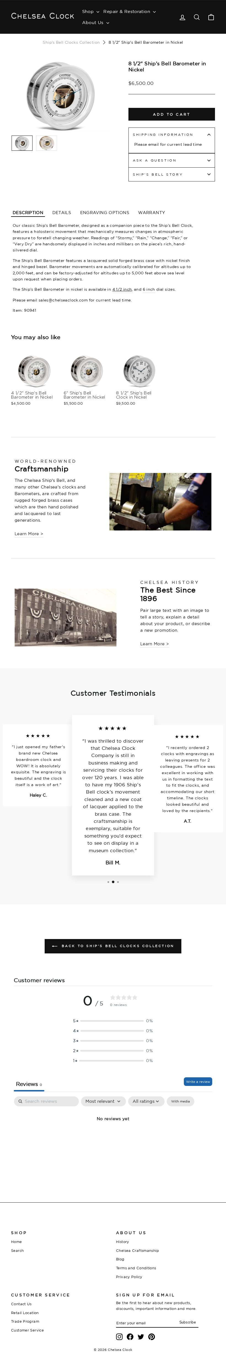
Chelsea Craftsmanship (137, 1250)
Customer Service (27, 1330)
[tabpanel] (113, 1137)
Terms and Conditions (136, 1268)
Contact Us (21, 1304)
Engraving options (104, 212)
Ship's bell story (158, 174)
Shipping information (163, 134)
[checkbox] (180, 1101)
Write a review (198, 1081)
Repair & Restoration (127, 11)
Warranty (151, 212)
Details (61, 212)
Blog (120, 1259)
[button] (113, 1021)
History (122, 1242)
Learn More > (29, 533)
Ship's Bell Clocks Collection (71, 42)
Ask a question (154, 160)
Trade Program (25, 1321)
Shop (88, 11)
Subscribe (187, 1322)
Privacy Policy (129, 1277)
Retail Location (25, 1313)
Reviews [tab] (29, 1084)
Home (16, 1242)
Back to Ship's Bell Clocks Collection (117, 946)
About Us (93, 22)
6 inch (149, 289)
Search (17, 1250)
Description (28, 212)
